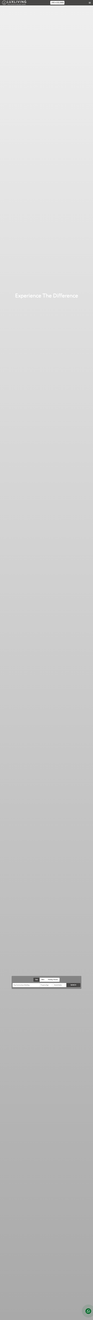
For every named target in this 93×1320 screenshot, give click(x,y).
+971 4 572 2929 (57, 3)
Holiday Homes (53, 979)
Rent (42, 979)
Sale (36, 979)
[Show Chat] (88, 1311)
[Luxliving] (14, 2)
